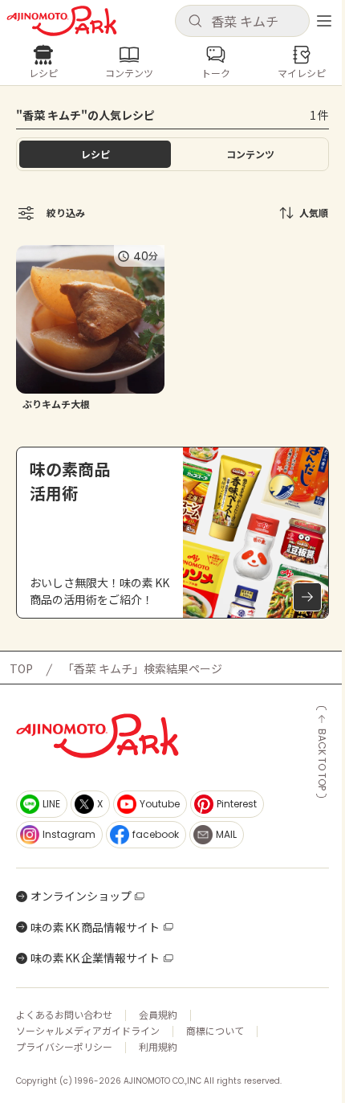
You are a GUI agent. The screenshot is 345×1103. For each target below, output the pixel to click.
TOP (21, 668)
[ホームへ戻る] (61, 21)
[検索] (195, 21)
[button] (242, 21)
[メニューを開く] (324, 20)
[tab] (250, 154)
